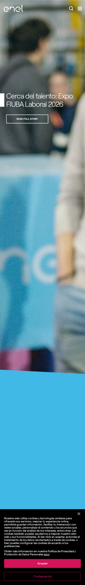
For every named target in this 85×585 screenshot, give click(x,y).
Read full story (27, 118)
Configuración (42, 576)
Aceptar (42, 563)
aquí (46, 554)
